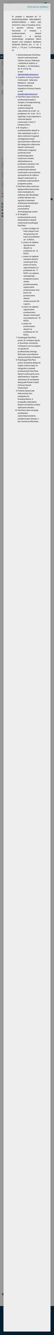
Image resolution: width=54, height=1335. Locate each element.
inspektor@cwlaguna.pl (27, 94)
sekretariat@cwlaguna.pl (28, 74)
